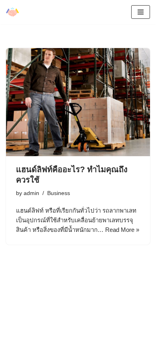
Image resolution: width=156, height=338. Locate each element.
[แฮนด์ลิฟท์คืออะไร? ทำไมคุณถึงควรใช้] (78, 102)
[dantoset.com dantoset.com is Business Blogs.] (12, 12)
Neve (13, 323)
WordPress (72, 323)
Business (58, 193)
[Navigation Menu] (140, 12)
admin (31, 193)
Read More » (122, 229)
